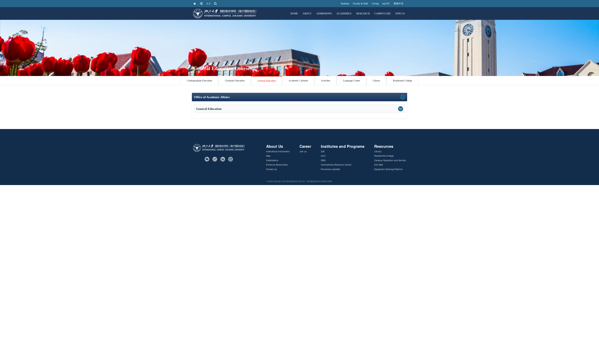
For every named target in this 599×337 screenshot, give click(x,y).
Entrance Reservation (277, 164)
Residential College (402, 80)
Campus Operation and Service (390, 160)
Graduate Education (235, 80)
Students (345, 3)
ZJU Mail (378, 164)
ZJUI (323, 155)
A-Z (208, 3)
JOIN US (400, 13)
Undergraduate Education (199, 80)
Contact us (271, 169)
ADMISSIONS (324, 13)
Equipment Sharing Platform (388, 169)
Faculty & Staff (360, 3)
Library (376, 80)
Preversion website (330, 169)
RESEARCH (363, 13)
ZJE (323, 151)
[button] (317, 97)
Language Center (351, 80)
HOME (294, 13)
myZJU (386, 3)
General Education (266, 80)
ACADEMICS (343, 13)
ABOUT (307, 13)
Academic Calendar (298, 80)
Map (268, 155)
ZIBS (323, 160)
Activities (325, 80)
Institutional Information (278, 151)
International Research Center (336, 164)
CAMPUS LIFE (382, 13)
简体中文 (399, 3)
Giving (375, 3)
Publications (272, 160)
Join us (303, 151)
